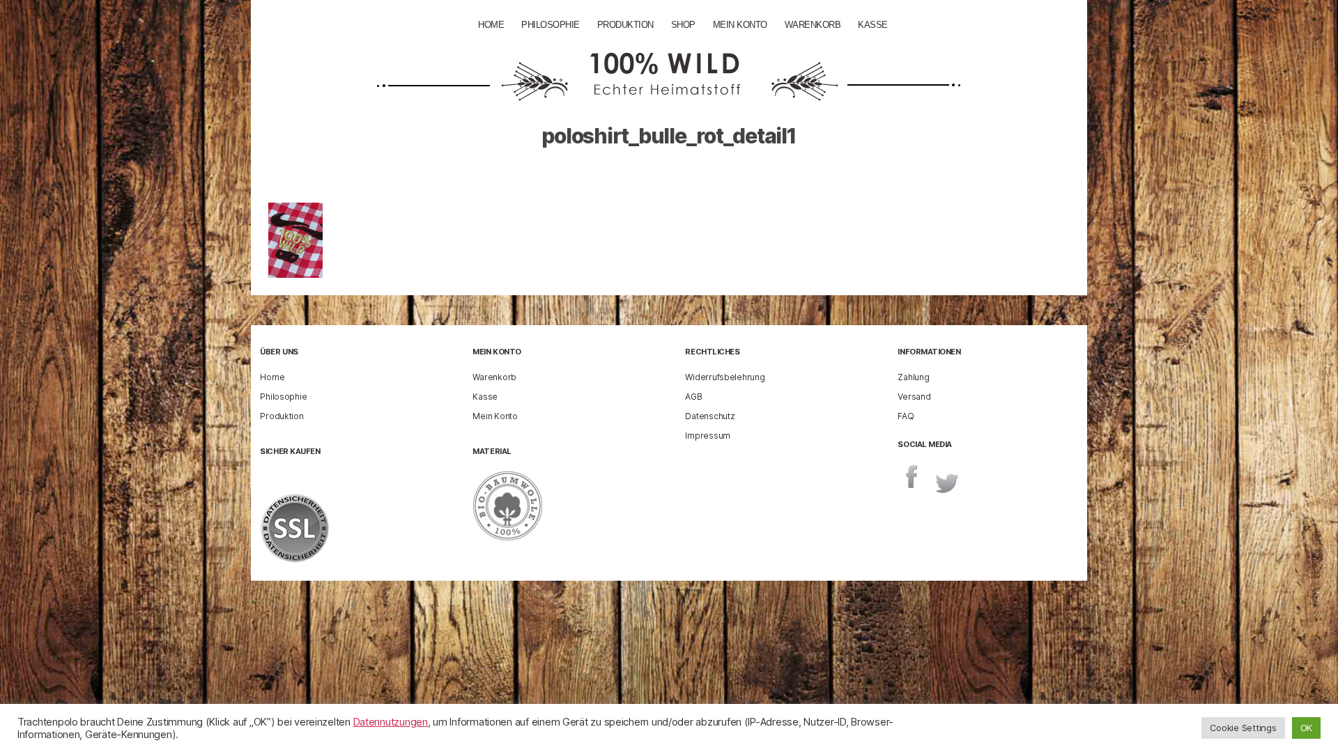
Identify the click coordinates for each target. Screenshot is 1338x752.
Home (491, 24)
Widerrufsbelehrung (724, 377)
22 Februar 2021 (728, 177)
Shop (683, 24)
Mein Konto (740, 24)
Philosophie (550, 24)
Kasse (873, 24)
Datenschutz (710, 416)
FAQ (906, 416)
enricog (627, 177)
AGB (693, 396)
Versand (914, 396)
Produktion (625, 24)
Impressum (707, 435)
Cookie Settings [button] (1243, 727)
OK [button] (1306, 727)
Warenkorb (813, 24)
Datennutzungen (390, 722)
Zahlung (913, 377)
